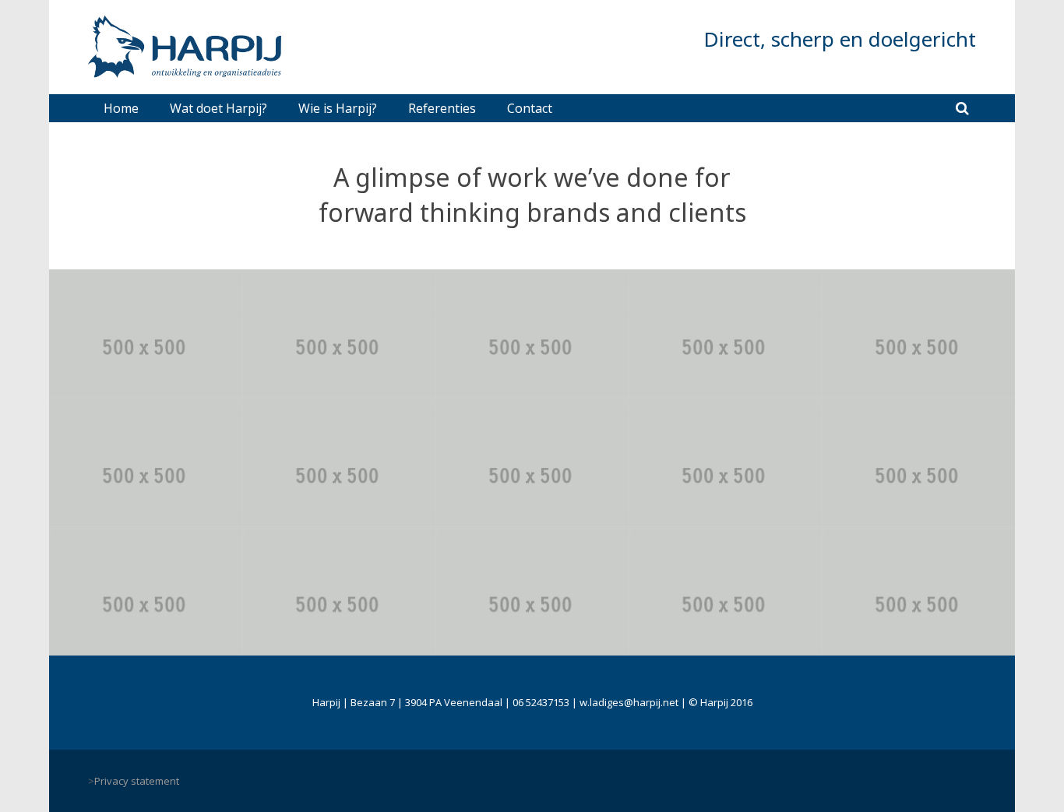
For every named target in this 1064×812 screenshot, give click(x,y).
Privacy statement (136, 781)
